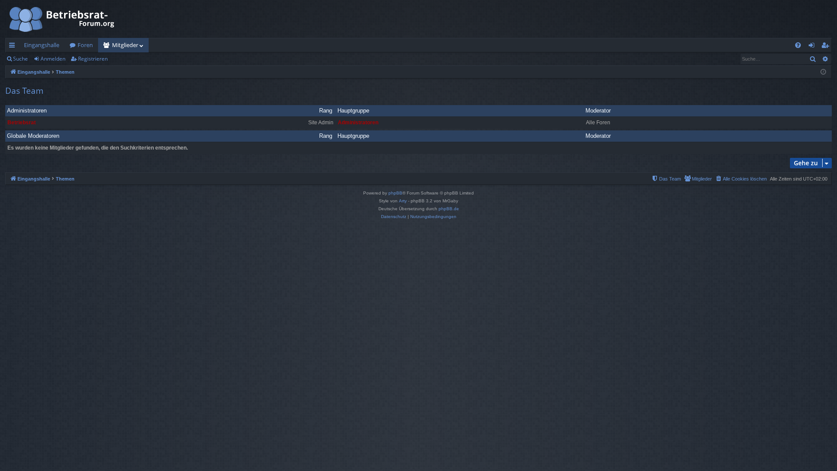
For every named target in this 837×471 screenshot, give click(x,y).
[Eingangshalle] (62, 19)
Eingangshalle (41, 45)
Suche (20, 58)
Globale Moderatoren (33, 136)
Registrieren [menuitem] (827, 46)
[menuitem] (798, 45)
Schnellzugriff (14, 46)
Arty (403, 200)
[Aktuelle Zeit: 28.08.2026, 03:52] (823, 72)
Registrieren (93, 58)
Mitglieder (125, 45)
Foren (85, 45)
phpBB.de (449, 208)
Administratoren (27, 110)
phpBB (395, 193)
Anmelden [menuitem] (813, 46)
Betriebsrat (21, 122)
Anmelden (53, 58)
